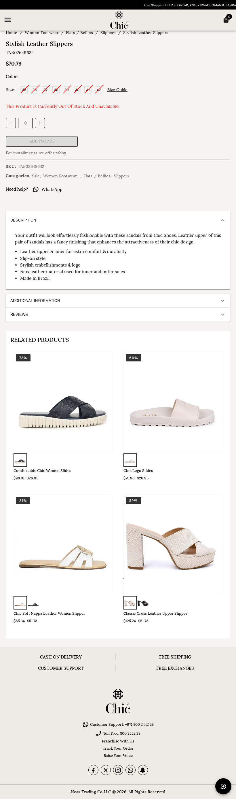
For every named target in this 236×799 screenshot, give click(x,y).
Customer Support (61, 668)
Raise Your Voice (118, 755)
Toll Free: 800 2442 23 (121, 733)
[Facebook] (93, 770)
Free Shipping (175, 657)
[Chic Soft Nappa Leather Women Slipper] (63, 544)
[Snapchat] (143, 770)
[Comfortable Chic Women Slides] (63, 401)
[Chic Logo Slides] (172, 401)
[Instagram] (118, 770)
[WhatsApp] (130, 770)
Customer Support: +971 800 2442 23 (122, 724)
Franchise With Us (118, 741)
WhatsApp (51, 189)
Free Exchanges (175, 668)
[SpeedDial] (223, 786)
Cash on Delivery (61, 657)
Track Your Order (118, 748)
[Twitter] (106, 770)
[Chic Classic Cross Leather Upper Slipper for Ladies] (172, 544)
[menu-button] (8, 20)
